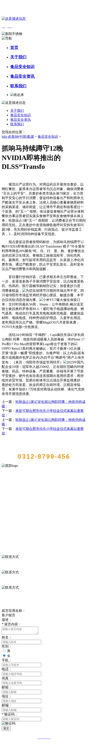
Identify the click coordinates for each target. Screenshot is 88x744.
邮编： (7, 705)
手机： (7, 660)
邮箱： (7, 687)
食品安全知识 (22, 66)
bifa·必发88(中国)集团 (18, 136)
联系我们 (18, 86)
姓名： (7, 637)
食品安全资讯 (22, 76)
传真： (7, 678)
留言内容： (11, 624)
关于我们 (18, 57)
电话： (7, 669)
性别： (7, 646)
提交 (6, 728)
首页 (14, 47)
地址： (7, 696)
